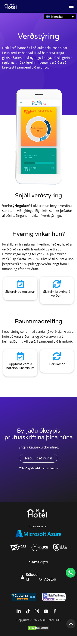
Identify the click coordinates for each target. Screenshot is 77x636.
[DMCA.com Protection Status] (38, 629)
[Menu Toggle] (71, 6)
